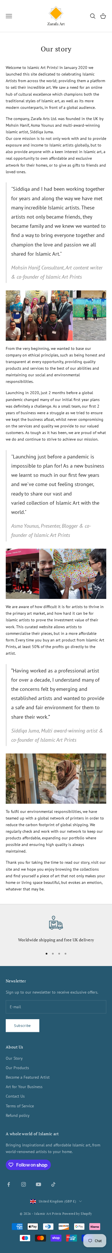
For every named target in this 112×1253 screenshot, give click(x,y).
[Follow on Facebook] (8, 1184)
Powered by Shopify (77, 1214)
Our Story (14, 1058)
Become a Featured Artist (28, 1077)
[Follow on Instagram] (23, 1184)
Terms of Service (20, 1106)
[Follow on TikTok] (53, 1184)
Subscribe (22, 1025)
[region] (56, 930)
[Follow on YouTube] (38, 1184)
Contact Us (15, 1096)
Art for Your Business (24, 1086)
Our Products (17, 1067)
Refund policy (18, 1115)
